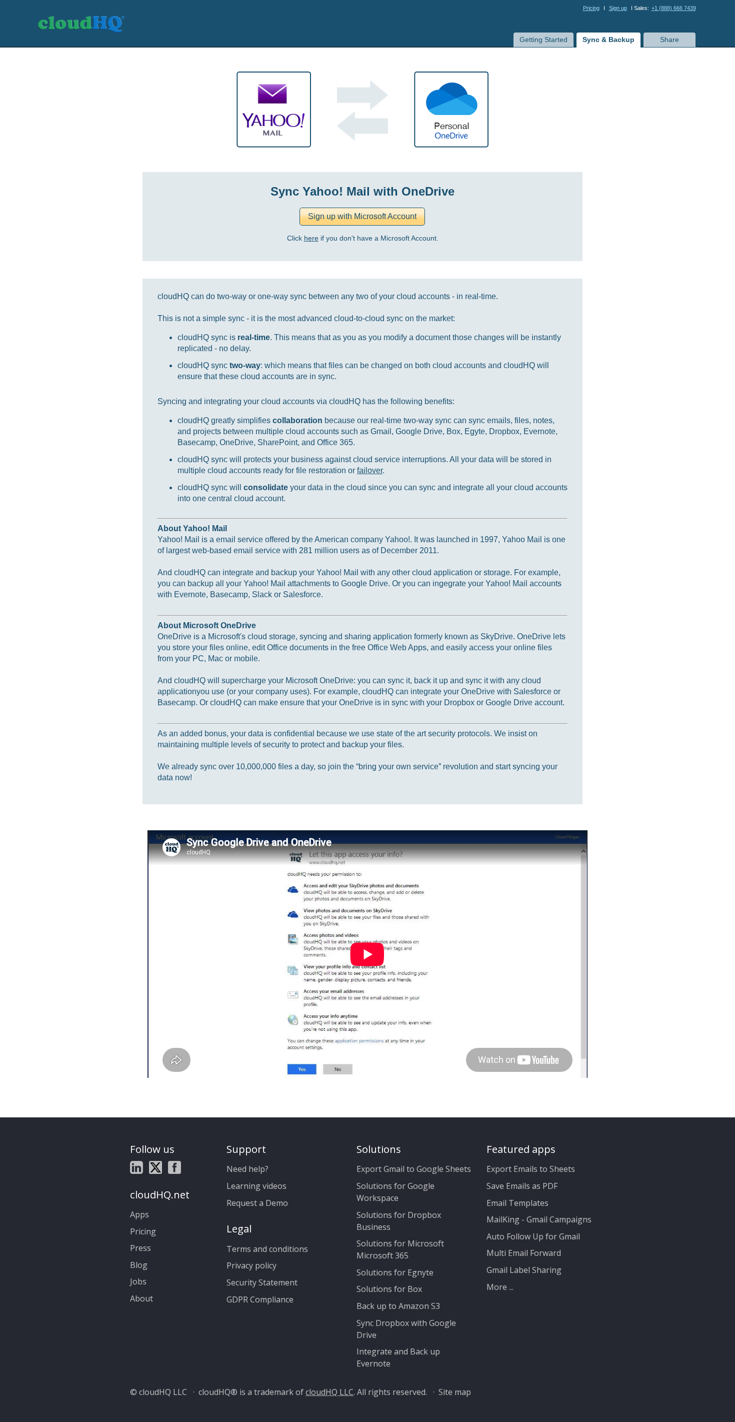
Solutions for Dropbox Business (398, 1220)
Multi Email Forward (523, 1252)
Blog (139, 1264)
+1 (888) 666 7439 (674, 8)
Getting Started (544, 40)
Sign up (618, 8)
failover (369, 470)
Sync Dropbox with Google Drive (406, 1328)
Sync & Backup (608, 40)
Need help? (247, 1168)
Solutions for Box (389, 1288)
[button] (362, 217)
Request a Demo (257, 1202)
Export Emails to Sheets (530, 1168)
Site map (454, 1391)
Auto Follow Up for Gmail (533, 1236)
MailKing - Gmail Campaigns (539, 1219)
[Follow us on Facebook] (174, 1169)
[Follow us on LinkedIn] (136, 1169)
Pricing (591, 8)
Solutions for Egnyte (395, 1272)
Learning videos (256, 1185)
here (311, 238)
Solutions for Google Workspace (395, 1191)
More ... (500, 1286)
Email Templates (517, 1202)
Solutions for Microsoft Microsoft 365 (400, 1249)
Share (669, 40)
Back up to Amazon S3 (398, 1305)
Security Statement (262, 1282)
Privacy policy (251, 1265)
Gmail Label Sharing (524, 1269)
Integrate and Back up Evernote (398, 1357)
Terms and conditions (267, 1248)
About (141, 1298)
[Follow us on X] (155, 1169)
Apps (139, 1214)
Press (140, 1247)
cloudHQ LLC (330, 1391)
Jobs (138, 1281)
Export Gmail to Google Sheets (413, 1168)
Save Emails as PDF (522, 1185)
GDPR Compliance (260, 1299)
